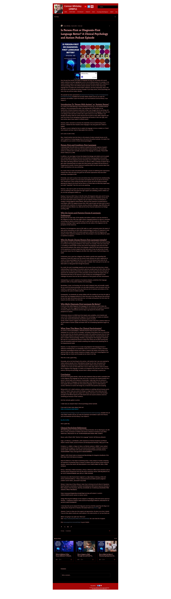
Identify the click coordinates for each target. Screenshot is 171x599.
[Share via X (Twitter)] (64, 526)
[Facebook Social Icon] (97, 585)
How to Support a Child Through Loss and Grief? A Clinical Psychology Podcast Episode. (84, 555)
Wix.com (107, 587)
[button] (115, 16)
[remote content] (85, 75)
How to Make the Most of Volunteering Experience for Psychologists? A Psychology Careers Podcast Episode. (106, 555)
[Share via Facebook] (61, 526)
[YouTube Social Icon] (101, 585)
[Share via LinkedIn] (68, 526)
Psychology (56, 16)
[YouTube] (85, 6)
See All (115, 538)
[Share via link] (71, 526)
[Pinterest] (92, 6)
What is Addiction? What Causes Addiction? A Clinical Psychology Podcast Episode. (63, 555)
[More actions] (109, 26)
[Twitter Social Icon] (89, 6)
